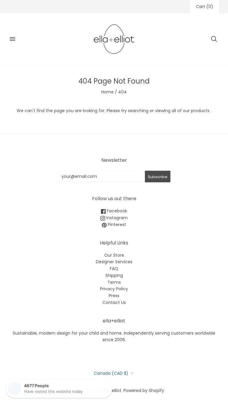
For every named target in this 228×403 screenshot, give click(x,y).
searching (138, 111)
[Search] (214, 39)
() (204, 7)
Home (107, 92)
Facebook (116, 211)
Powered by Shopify (144, 390)
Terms (114, 282)
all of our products (191, 111)
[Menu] (12, 39)
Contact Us (114, 302)
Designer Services (114, 262)
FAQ (114, 269)
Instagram (116, 218)
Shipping (114, 275)
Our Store (114, 255)
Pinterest (116, 225)
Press (114, 296)
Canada (111, 373)
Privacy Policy (114, 289)
